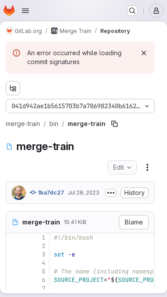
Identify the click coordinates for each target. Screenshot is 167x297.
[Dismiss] (143, 53)
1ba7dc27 (50, 192)
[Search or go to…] (132, 10)
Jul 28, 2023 (83, 192)
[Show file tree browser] (13, 88)
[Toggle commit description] (111, 193)
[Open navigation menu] (25, 11)
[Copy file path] (114, 124)
